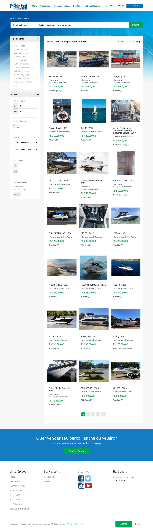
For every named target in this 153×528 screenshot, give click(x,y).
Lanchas (58, 6)
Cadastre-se (119, 6)
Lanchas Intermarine (19, 508)
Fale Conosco (16, 481)
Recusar (138, 524)
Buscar (135, 25)
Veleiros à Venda (17, 490)
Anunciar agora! (76, 451)
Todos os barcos (19, 46)
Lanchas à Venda (17, 486)
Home (12, 18)
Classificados (46, 6)
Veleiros (67, 6)
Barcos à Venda (17, 495)
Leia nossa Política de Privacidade (71, 524)
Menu (34, 6)
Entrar (111, 6)
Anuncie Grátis (135, 6)
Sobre (12, 477)
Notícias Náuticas (92, 6)
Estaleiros (78, 6)
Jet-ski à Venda (17, 504)
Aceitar (123, 523)
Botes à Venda (16, 499)
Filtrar (16, 194)
